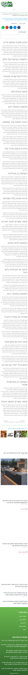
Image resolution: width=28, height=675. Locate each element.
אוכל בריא (23, 619)
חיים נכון (23, 623)
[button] (14, 10)
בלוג (20, 14)
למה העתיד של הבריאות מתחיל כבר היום (15, 453)
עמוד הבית (25, 14)
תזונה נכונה (22, 626)
